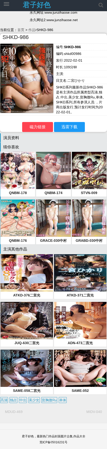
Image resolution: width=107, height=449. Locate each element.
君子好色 (37, 5)
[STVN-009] (89, 170)
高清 (3, 400)
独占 (13, 400)
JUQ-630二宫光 (26, 343)
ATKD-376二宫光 (26, 295)
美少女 (34, 400)
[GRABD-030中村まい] (89, 218)
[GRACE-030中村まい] (53, 218)
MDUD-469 (14, 412)
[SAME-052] (80, 368)
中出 (22, 400)
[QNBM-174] (53, 170)
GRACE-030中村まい (53, 241)
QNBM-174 (53, 193)
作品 (31, 30)
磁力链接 (38, 127)
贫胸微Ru (49, 400)
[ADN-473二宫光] (80, 320)
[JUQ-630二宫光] (26, 320)
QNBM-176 (18, 241)
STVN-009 (89, 193)
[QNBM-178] (17, 170)
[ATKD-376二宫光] (26, 272)
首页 (20, 30)
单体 (62, 400)
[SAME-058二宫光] (26, 368)
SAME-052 (80, 391)
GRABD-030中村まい (89, 241)
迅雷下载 (69, 127)
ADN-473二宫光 (80, 343)
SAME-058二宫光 (27, 391)
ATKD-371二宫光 (80, 295)
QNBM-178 (18, 193)
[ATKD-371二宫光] (80, 272)
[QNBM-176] (17, 218)
